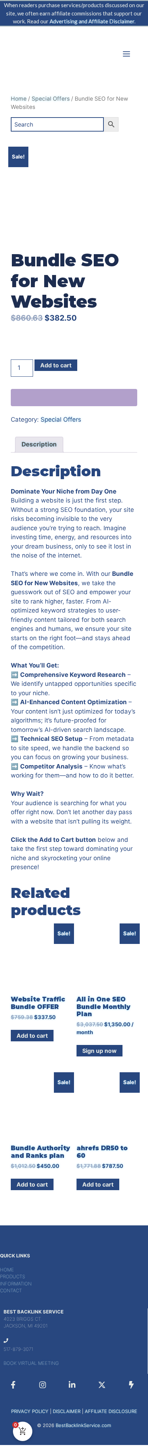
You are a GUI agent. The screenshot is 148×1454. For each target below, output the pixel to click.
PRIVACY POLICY (29, 1411)
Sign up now (99, 1050)
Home (19, 98)
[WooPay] (74, 397)
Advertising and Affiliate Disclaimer (92, 21)
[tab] (39, 445)
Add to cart (55, 365)
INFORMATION (16, 1283)
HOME (7, 1269)
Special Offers (51, 98)
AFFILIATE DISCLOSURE (111, 1411)
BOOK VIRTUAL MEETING (31, 1363)
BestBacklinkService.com (83, 1425)
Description (39, 444)
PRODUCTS (12, 1276)
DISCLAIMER (66, 1411)
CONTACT (11, 1290)
